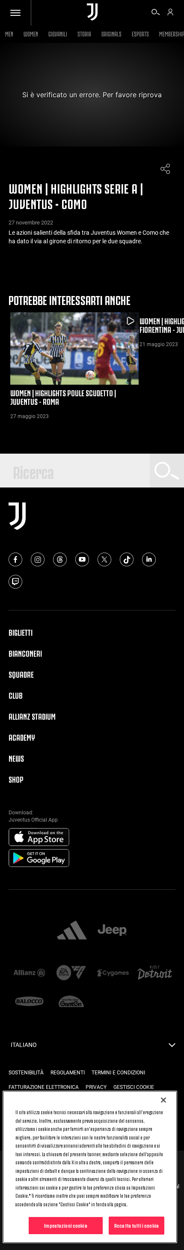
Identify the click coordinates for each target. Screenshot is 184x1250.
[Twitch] (15, 582)
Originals (111, 33)
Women (31, 33)
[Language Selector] (172, 1047)
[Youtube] (82, 559)
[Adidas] (72, 931)
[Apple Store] (39, 837)
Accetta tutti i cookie (136, 1225)
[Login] (170, 13)
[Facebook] (15, 559)
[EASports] (71, 973)
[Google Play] (39, 858)
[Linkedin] (149, 559)
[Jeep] (112, 931)
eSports (140, 33)
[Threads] (60, 559)
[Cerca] (156, 13)
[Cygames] (113, 973)
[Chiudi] (163, 1100)
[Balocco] (29, 1002)
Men (9, 33)
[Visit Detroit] (154, 973)
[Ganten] (71, 1002)
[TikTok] (127, 559)
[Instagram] (38, 559)
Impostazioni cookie (65, 1225)
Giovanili (57, 33)
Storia (84, 33)
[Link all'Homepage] (92, 12)
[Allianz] (29, 973)
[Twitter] (104, 559)
